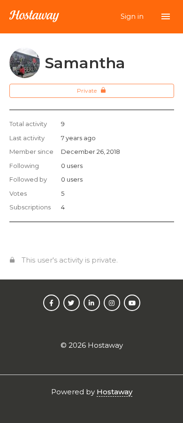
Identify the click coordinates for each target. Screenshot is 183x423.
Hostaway (114, 391)
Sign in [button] (133, 16)
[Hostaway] (34, 16)
